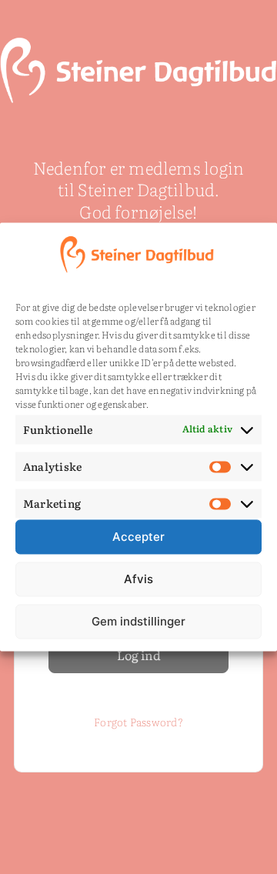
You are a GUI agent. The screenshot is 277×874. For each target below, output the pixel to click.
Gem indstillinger (138, 621)
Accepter (138, 536)
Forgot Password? (138, 722)
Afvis (138, 579)
